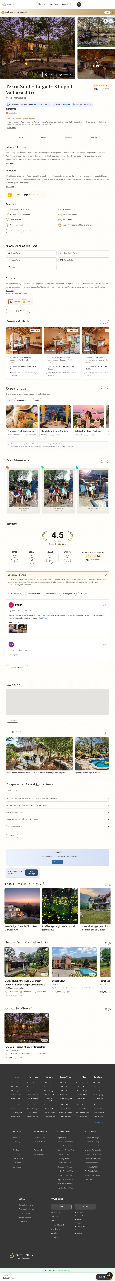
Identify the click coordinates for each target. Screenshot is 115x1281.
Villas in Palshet (49, 1113)
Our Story (16, 1142)
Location (93, 138)
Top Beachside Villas (65, 1188)
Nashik (79, 1223)
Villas (17, 1077)
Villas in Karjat (82, 1091)
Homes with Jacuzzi (65, 1167)
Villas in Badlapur (66, 1083)
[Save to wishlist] (46, 949)
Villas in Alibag (16, 1083)
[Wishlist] (106, 4)
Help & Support (25, 1218)
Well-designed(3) (68, 594)
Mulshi (79, 1233)
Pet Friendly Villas (91, 1171)
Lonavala (80, 1216)
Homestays (33, 1077)
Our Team (16, 1150)
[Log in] (111, 4)
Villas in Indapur (49, 1091)
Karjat (79, 1219)
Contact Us (17, 1167)
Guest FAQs (89, 1180)
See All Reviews (17, 667)
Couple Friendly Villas (93, 1159)
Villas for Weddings (92, 1142)
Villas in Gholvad (98, 1087)
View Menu (11, 311)
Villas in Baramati (82, 1083)
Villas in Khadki (49, 1095)
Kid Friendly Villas (91, 1167)
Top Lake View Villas (65, 1180)
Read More (11, 128)
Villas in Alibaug (32, 1083)
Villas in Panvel (99, 1113)
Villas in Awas (49, 1083)
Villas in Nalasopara (32, 1109)
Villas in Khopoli (65, 1095)
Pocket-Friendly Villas (65, 1171)
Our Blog (16, 1154)
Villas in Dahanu (32, 1087)
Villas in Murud (16, 1109)
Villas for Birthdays (92, 1138)
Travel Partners (39, 1142)
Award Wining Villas (65, 1146)
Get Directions (12, 720)
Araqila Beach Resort (93, 1175)
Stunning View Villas (65, 1175)
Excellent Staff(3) (33, 594)
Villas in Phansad (49, 1117)
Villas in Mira (33, 1105)
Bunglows (98, 1077)
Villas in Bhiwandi (99, 1083)
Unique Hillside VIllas (65, 1184)
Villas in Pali (33, 1113)
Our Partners (17, 1163)
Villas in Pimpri (66, 1117)
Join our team (39, 1154)
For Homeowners (40, 1146)
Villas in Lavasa (16, 1099)
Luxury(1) (83, 594)
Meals (43, 138)
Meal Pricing (24, 311)
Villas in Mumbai (82, 1105)
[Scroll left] (102, 322)
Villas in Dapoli (49, 1087)
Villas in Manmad (99, 1099)
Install (107, 12)
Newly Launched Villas (66, 1142)
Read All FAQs (12, 836)
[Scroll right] (107, 322)
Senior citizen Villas (92, 1163)
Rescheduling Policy (26, 1209)
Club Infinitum (18, 1159)
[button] (22, 421)
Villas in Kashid (33, 1095)
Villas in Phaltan (32, 1117)
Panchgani (81, 1226)
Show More (98, 1122)
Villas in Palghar (16, 1113)
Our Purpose (17, 1146)
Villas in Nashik (49, 1109)
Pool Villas (81, 1077)
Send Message (31, 872)
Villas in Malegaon (66, 1099)
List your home (39, 1138)
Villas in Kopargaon (98, 1095)
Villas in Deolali (82, 1087)
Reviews (68, 138)
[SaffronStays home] (8, 4)
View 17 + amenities (14, 231)
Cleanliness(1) (50, 594)
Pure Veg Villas (63, 1154)
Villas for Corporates (92, 1146)
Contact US (23, 1222)
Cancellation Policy (26, 1205)
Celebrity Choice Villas (66, 1150)
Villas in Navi (82, 1109)
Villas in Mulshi (49, 1105)
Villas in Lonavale (33, 1099)
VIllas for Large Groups (93, 1154)
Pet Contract (29, 231)
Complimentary (22, 400)
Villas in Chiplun (16, 1087)
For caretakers (39, 1150)
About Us (16, 1138)
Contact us (57, 862)
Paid (37, 400)
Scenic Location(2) (15, 594)
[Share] (105, 21)
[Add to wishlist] (111, 21)
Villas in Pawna (16, 1117)
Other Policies (24, 1213)
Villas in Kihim (82, 1095)
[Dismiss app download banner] (112, 12)
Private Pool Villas (64, 1163)
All (9, 400)
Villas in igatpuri (16, 1091)
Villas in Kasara (16, 1095)
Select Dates (104, 1277)
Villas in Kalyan (66, 1091)
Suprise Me (62, 1138)
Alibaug (80, 1212)
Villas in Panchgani (65, 1113)
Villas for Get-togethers (93, 1150)
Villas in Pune (82, 1117)
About (20, 138)
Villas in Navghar (65, 1109)
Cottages (49, 1077)
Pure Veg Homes (64, 1159)
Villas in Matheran (16, 1105)
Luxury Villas (65, 1077)
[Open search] (79, 4)
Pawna (79, 1230)
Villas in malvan (82, 1099)
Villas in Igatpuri (32, 1091)
